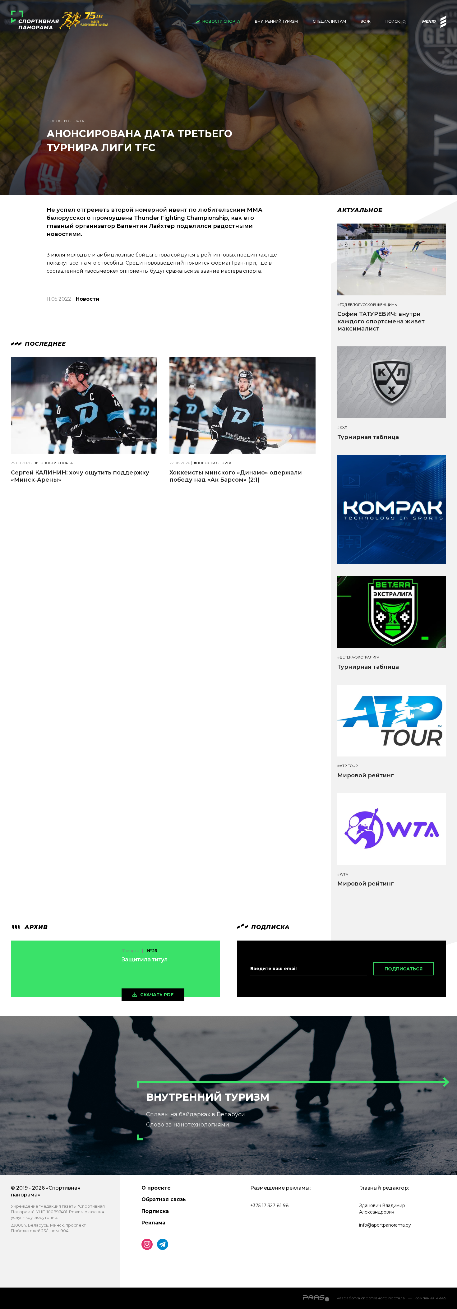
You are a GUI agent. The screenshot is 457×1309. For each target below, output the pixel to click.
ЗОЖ (366, 21)
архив (35, 927)
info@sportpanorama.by (385, 1225)
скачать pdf (156, 994)
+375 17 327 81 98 (269, 1205)
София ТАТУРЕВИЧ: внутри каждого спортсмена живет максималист (381, 321)
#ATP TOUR (347, 766)
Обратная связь (163, 1199)
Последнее (44, 343)
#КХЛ (342, 427)
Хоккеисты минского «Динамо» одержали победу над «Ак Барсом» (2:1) (235, 476)
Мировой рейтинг (365, 775)
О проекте (156, 1188)
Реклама (153, 1223)
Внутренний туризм (276, 21)
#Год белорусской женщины (367, 305)
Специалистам (329, 21)
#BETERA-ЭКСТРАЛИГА (358, 657)
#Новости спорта (54, 463)
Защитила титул (145, 959)
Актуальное (359, 210)
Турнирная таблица (368, 437)
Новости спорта (221, 21)
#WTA (342, 874)
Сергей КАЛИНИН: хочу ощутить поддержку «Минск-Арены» (80, 476)
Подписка (155, 1211)
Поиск (392, 21)
